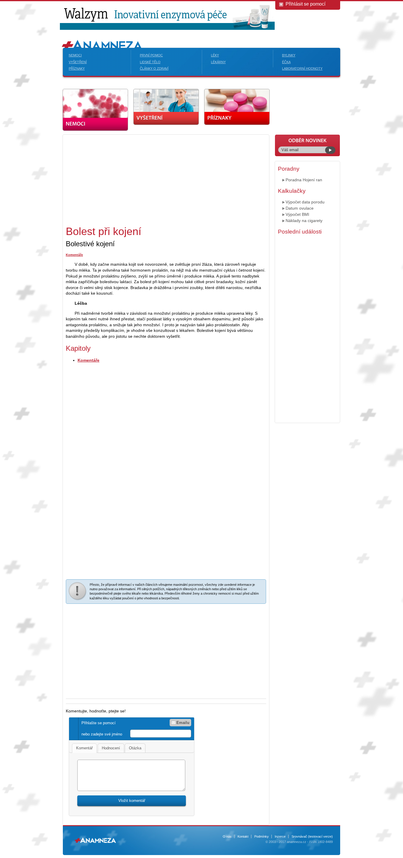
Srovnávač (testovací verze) (312, 836)
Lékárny (218, 62)
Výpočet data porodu (305, 202)
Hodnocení (111, 748)
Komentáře (74, 255)
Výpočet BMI (297, 214)
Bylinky (288, 55)
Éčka (286, 62)
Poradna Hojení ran (304, 179)
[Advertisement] (115, 179)
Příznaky (77, 68)
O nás (227, 836)
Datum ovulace (300, 208)
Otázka (135, 748)
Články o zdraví (154, 68)
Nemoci (75, 55)
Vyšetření (78, 62)
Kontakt (242, 836)
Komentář (84, 748)
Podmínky (261, 836)
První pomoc (151, 55)
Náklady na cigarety (304, 220)
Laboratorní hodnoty (302, 68)
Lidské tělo (150, 62)
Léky (215, 55)
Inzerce (280, 836)
